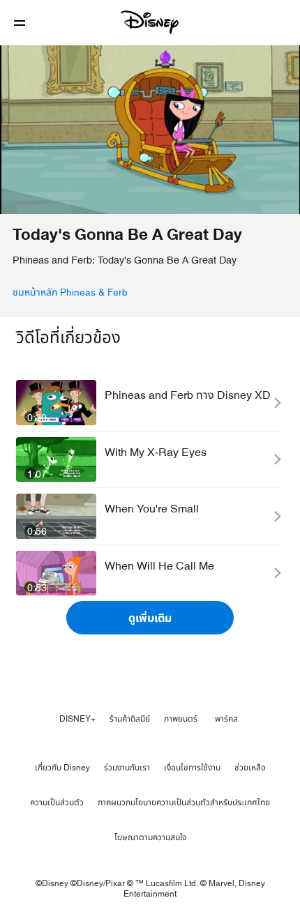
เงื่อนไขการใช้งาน (192, 767)
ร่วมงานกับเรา (127, 767)
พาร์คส (226, 719)
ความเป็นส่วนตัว (57, 802)
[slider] (150, 175)
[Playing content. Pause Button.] (19, 195)
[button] (19, 22)
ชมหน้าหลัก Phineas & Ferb (70, 292)
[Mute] (53, 195)
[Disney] (150, 22)
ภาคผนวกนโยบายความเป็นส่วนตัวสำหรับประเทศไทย (184, 802)
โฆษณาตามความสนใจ (150, 837)
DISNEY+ (77, 719)
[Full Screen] (277, 195)
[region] (150, 129)
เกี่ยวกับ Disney (62, 767)
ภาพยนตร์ (180, 719)
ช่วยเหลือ (250, 767)
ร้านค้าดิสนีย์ (130, 719)
